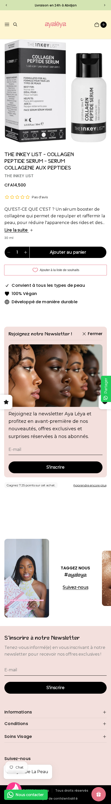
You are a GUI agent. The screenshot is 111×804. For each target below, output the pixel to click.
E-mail (15, 449)
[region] (55, 5)
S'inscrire (55, 467)
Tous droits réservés (71, 791)
